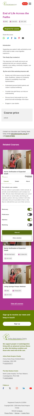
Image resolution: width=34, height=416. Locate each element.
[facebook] (3, 388)
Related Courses (11, 144)
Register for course (12, 29)
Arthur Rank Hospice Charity (10, 4)
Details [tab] (17, 181)
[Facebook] (11, 38)
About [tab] (28, 181)
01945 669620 (8, 378)
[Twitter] (8, 38)
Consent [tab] (6, 181)
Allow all (17, 232)
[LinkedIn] (15, 38)
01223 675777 (8, 363)
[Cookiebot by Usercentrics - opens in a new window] (25, 177)
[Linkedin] (24, 388)
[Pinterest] (19, 38)
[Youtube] (31, 388)
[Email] (23, 38)
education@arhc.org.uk (19, 134)
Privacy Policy (9, 413)
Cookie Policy (25, 413)
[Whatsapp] (4, 38)
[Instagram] (17, 388)
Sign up (17, 324)
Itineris (20, 411)
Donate (25, 3)
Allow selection (17, 238)
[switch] (29, 214)
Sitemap (17, 413)
